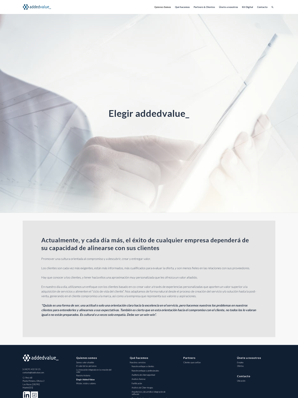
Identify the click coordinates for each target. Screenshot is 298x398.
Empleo (240, 362)
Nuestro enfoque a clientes (143, 366)
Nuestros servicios (138, 362)
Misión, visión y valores (86, 383)
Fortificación (137, 383)
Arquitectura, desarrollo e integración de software (148, 393)
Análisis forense (138, 379)
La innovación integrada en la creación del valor (93, 370)
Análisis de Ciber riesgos (142, 387)
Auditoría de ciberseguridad (143, 375)
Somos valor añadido (85, 362)
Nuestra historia (83, 375)
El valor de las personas (86, 366)
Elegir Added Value (85, 379)
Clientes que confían (192, 362)
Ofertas (240, 366)
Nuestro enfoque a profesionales (145, 370)
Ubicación (241, 381)
